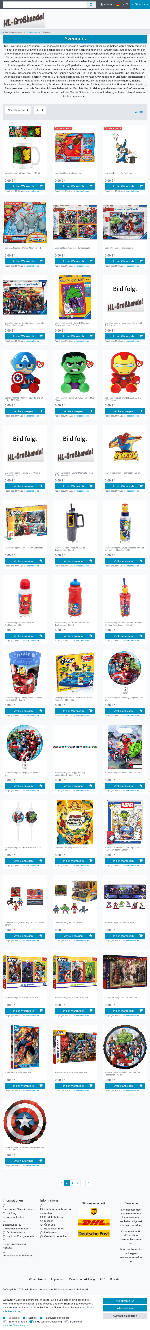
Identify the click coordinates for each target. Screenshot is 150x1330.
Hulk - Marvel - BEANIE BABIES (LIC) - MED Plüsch (75, 399)
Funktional (76, 1321)
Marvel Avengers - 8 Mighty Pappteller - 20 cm (123, 699)
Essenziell (14, 1317)
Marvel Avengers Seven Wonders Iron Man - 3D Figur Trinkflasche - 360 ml (124, 624)
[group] (25, 222)
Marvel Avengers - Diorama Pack (119, 922)
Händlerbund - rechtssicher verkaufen (56, 1211)
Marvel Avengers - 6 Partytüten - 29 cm (122, 772)
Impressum (57, 1279)
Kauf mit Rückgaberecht (21, 1236)
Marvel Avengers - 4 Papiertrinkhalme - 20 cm (23, 848)
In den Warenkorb (23, 186)
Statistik (32, 1317)
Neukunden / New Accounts (19, 1209)
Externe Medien (18, 1321)
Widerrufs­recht (37, 1279)
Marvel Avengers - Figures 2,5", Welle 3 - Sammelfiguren (23, 474)
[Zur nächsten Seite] (83, 1183)
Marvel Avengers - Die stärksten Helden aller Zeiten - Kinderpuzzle (24, 324)
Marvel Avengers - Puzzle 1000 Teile (71, 1072)
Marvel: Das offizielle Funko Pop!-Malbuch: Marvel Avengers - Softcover (124, 848)
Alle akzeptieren (125, 1300)
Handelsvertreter (54, 1228)
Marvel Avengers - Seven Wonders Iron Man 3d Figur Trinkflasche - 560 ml (124, 549)
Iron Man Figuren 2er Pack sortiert (120, 173)
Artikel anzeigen (23, 411)
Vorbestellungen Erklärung (18, 1255)
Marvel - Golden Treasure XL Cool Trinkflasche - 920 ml (70, 549)
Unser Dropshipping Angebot (14, 1245)
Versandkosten (32, 191)
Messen (48, 1220)
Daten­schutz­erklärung (82, 1279)
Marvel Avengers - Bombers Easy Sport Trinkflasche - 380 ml (72, 624)
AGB (102, 1279)
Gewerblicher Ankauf (56, 1236)
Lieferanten (50, 1232)
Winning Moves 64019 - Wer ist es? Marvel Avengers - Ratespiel (74, 699)
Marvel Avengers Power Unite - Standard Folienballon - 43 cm (123, 1073)
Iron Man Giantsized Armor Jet (68, 173)
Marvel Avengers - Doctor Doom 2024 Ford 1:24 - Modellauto (74, 474)
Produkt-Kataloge (54, 1216)
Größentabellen (16, 1232)
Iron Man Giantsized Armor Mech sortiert (23, 248)
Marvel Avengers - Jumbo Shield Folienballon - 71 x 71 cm (24, 1148)
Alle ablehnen (125, 1308)
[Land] (117, 4)
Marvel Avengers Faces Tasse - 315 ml (22, 173)
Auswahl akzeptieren (125, 1315)
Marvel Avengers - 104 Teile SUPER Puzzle (24, 548)
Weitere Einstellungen (15, 1325)
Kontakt (114, 1279)
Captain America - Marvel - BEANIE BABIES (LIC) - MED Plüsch (24, 399)
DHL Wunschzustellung (48, 1321)
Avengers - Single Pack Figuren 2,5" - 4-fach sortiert (24, 923)
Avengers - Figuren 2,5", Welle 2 (69, 922)
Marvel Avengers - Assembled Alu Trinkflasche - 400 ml (19, 624)
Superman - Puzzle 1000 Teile (18, 1072)
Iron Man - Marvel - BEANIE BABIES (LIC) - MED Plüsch (124, 399)
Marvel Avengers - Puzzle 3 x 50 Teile (71, 997)
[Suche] (91, 4)
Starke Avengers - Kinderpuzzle (119, 248)
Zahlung (11, 1213)
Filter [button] (140, 111)
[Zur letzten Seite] (88, 1183)
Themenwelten (33, 32)
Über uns (49, 1224)
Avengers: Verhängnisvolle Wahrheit (71, 847)
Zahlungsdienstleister (58, 1317)
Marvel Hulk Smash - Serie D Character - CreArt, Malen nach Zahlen (73, 324)
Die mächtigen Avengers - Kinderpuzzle (72, 248)
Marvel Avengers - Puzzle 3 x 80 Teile (21, 997)
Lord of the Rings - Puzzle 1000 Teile (121, 997)
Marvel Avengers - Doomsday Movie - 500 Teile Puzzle (123, 324)
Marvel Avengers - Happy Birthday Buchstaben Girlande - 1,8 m (70, 773)
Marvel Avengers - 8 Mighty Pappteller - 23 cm (23, 773)
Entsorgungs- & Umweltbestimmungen (16, 1226)
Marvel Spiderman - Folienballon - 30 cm (122, 473)
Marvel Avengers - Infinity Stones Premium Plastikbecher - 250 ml (23, 699)
